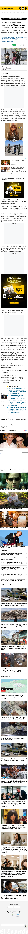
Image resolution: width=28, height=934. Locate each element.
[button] (4, 397)
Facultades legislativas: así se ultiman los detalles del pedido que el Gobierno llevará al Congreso (11, 554)
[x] (10, 912)
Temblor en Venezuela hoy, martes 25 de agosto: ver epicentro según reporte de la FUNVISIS (12, 696)
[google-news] (20, 912)
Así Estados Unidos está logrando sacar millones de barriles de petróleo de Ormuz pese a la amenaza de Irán (12, 563)
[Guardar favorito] (23, 45)
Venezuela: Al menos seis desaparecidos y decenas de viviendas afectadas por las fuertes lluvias (13, 648)
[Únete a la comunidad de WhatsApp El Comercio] (14, 45)
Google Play (17, 907)
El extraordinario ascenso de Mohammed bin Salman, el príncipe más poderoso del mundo (17, 397)
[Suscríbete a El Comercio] (22, 8)
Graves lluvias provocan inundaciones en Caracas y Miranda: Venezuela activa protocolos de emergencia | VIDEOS (12, 670)
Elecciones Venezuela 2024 (21, 419)
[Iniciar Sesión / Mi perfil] (26, 8)
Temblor (10, 12)
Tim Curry (14, 12)
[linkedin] (17, 912)
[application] (4, 397)
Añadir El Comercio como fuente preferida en (14, 18)
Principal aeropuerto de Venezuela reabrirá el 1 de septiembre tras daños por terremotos (14, 604)
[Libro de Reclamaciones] (17, 915)
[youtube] (15, 912)
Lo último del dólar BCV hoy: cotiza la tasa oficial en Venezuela (12, 738)
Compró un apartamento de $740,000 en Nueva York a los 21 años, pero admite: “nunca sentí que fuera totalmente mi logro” (13, 827)
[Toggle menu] (2, 8)
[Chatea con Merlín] (20, 8)
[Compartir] (26, 45)
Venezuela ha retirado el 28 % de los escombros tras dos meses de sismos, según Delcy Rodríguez (14, 625)
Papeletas (24, 12)
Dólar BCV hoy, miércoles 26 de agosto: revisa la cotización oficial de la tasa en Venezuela (13, 718)
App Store (10, 907)
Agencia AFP (5, 73)
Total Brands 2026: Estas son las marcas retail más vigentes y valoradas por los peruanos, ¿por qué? (11, 575)
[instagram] (13, 912)
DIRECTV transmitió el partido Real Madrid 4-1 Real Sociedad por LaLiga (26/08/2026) (14, 781)
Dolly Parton (19, 12)
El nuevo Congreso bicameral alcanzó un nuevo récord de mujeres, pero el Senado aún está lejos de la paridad (13, 579)
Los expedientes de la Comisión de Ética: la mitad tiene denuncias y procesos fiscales (12, 558)
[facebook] (8, 912)
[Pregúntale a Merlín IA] (25, 926)
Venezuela (11, 419)
